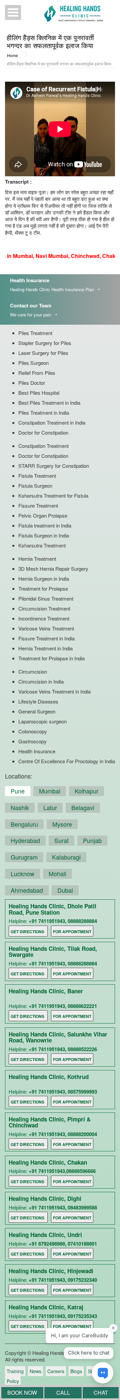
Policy (13, 1381)
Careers (55, 1371)
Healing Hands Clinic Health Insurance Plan (52, 289)
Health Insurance (29, 280)
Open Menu (13, 12)
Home (12, 55)
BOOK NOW (22, 1392)
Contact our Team (30, 305)
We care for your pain (30, 314)
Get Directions (27, 932)
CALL (63, 1392)
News (35, 1371)
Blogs (76, 1371)
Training (15, 1371)
